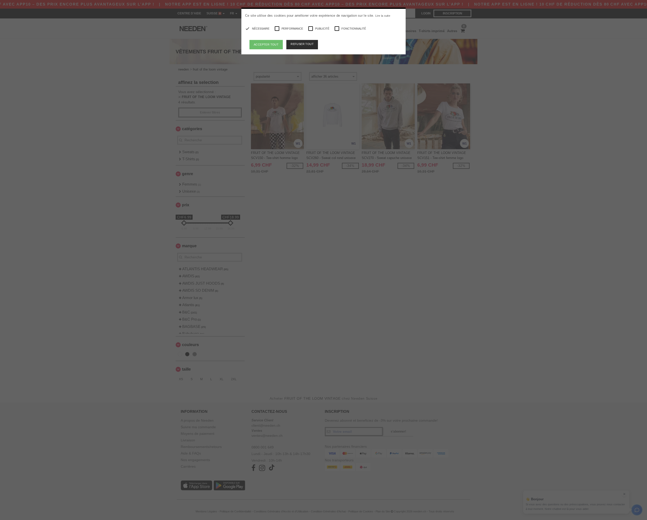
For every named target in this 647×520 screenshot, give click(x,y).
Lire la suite (382, 15)
